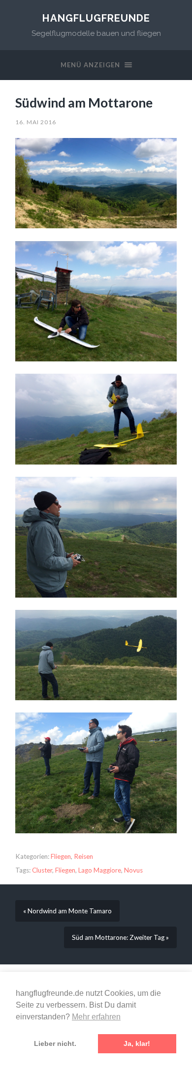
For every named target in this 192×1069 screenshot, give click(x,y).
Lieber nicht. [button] (55, 1043)
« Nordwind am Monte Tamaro (67, 911)
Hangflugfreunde (96, 18)
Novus (133, 870)
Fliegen (61, 856)
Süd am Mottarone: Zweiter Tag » (120, 937)
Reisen (83, 856)
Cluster (42, 870)
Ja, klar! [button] (137, 1043)
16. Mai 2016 (35, 122)
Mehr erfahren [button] (96, 1017)
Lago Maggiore (99, 870)
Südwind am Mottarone (84, 102)
